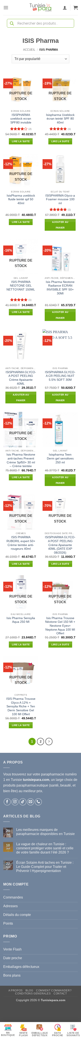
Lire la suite (21, 141)
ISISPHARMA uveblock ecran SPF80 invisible (20, 118)
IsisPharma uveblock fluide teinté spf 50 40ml (21, 199)
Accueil (29, 49)
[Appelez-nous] (38, 801)
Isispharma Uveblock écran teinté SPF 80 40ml (60, 118)
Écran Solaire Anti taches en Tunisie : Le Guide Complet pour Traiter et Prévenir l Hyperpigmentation (44, 867)
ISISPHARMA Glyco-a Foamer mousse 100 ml (60, 199)
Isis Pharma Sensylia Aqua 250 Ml (20, 620)
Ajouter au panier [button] (60, 225)
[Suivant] (49, 741)
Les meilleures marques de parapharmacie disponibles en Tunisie (45, 832)
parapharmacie (52, 774)
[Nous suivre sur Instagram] (15, 801)
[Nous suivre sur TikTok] (22, 801)
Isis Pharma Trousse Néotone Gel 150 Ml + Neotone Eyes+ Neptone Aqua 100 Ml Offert (60, 625)
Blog (29, 990)
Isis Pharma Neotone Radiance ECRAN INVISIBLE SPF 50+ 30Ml (60, 287)
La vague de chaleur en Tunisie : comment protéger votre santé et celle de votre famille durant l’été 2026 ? (44, 848)
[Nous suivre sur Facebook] (7, 801)
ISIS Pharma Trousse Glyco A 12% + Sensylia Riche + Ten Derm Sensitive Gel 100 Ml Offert (20, 706)
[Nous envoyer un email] (30, 801)
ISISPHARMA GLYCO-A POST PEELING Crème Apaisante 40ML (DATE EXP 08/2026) (60, 545)
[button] (5, 7)
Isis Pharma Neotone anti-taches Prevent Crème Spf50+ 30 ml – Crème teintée (20, 460)
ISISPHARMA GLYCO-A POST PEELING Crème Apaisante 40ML (21, 378)
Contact (60, 993)
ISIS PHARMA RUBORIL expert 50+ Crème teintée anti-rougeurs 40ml (20, 543)
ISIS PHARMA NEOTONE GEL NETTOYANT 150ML (20, 285)
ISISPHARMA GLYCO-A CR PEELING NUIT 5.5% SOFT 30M (60, 376)
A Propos (15, 990)
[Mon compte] (65, 7)
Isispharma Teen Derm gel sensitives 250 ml (60, 458)
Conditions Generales (33, 993)
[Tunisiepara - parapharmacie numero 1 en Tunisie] (41, 7)
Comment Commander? (53, 990)
